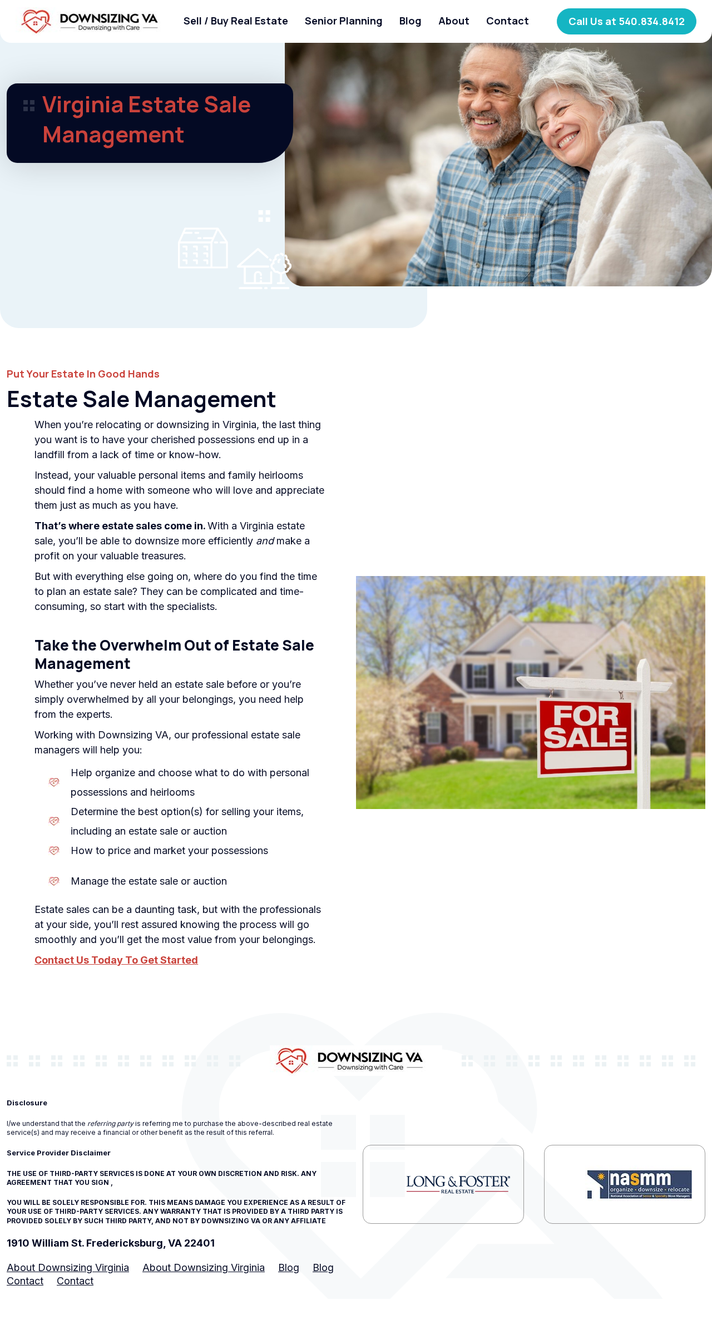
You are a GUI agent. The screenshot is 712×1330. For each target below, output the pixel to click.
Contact (507, 20)
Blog (410, 20)
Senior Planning (344, 20)
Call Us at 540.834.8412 (626, 21)
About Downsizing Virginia (68, 1267)
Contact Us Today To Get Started (116, 960)
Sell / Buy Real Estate (236, 20)
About (453, 20)
